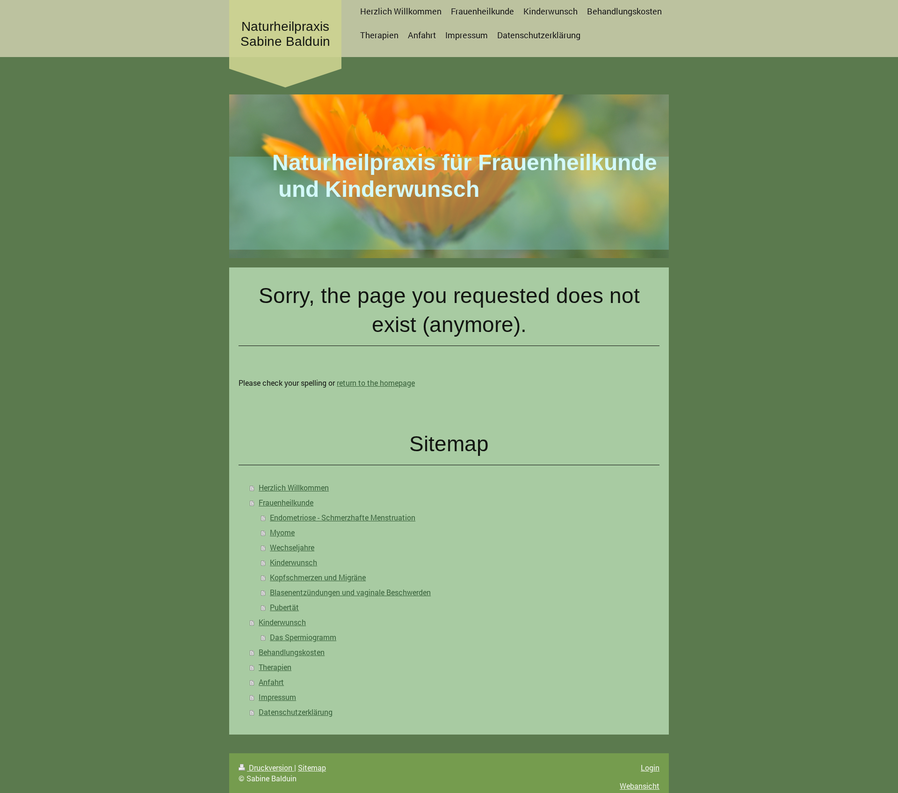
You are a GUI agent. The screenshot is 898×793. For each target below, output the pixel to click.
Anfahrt (271, 682)
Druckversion (270, 767)
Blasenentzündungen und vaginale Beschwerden (350, 592)
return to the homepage (376, 383)
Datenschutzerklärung (296, 712)
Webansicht (639, 786)
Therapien (275, 667)
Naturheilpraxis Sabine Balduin (285, 34)
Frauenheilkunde (286, 502)
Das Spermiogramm (303, 637)
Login (650, 767)
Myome (282, 532)
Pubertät (284, 607)
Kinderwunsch (293, 562)
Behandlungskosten (292, 652)
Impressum (277, 697)
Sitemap (312, 767)
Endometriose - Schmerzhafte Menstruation (342, 517)
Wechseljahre (292, 547)
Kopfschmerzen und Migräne (318, 577)
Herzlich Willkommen (294, 487)
